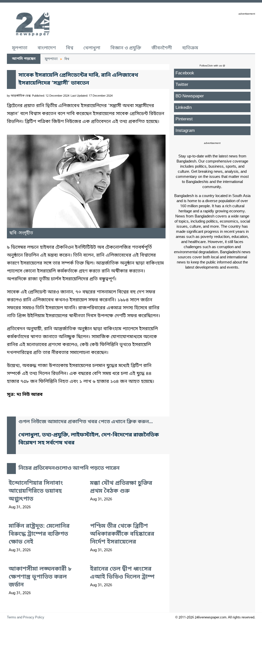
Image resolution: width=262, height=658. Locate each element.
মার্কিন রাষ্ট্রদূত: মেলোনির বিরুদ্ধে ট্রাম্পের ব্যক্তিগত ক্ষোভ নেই (39, 534)
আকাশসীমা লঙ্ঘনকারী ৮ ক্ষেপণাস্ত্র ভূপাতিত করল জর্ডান (40, 577)
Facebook (185, 73)
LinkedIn (184, 108)
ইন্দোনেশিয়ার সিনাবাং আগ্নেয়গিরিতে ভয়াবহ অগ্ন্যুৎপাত (36, 491)
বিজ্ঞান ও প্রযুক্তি (126, 48)
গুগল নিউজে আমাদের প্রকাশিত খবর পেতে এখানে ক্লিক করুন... (85, 422)
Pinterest (184, 119)
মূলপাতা (19, 48)
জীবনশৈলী (161, 48)
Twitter (182, 85)
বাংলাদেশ (47, 48)
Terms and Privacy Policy (25, 617)
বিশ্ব (69, 48)
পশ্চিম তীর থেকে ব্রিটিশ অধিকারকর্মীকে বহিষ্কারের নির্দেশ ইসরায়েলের (122, 534)
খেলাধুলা (91, 48)
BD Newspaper (190, 96)
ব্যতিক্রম (190, 48)
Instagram (185, 131)
